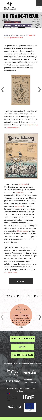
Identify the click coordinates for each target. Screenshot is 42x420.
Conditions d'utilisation (22, 338)
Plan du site (25, 363)
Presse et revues (20, 35)
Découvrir (21, 281)
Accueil (7, 35)
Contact (22, 347)
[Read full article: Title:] (21, 315)
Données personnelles (22, 355)
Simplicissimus (32, 125)
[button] (2, 90)
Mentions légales (35, 363)
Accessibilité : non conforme (13, 363)
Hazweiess (18, 206)
